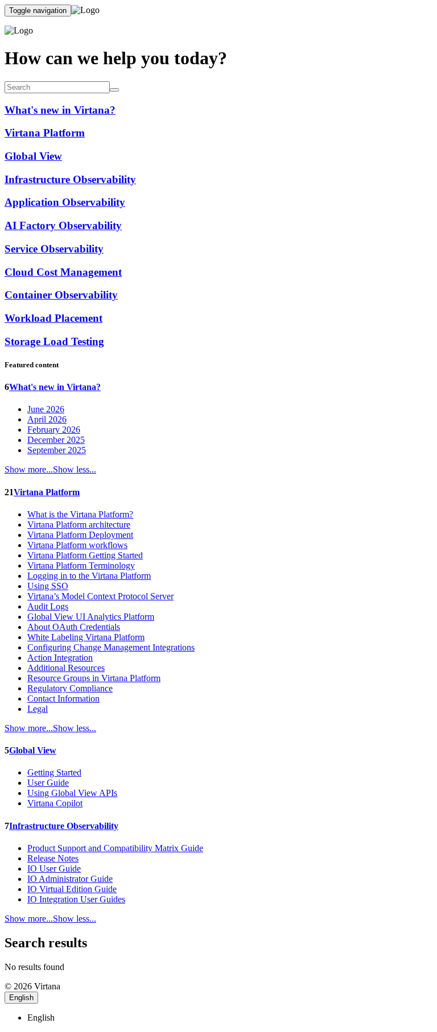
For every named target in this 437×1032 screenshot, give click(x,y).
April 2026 (47, 419)
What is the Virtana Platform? (80, 514)
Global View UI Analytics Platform (90, 616)
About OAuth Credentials (73, 627)
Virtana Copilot (55, 803)
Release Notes (53, 858)
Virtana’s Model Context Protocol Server (100, 596)
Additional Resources (66, 668)
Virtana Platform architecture (78, 524)
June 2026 (45, 409)
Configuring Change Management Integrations (111, 647)
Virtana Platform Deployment (80, 535)
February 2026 (53, 429)
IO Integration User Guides (76, 899)
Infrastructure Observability (63, 826)
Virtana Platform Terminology (81, 565)
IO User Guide (54, 868)
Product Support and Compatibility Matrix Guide (115, 848)
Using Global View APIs (72, 793)
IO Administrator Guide (70, 879)
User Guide (48, 783)
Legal (37, 709)
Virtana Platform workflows (77, 545)
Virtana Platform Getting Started (85, 555)
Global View (32, 750)
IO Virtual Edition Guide (72, 889)
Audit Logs (47, 606)
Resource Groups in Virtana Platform (93, 678)
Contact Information (63, 698)
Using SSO (47, 586)
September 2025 (56, 450)
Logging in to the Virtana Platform (89, 576)
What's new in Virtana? (55, 387)
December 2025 (56, 440)
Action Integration (60, 657)
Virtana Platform (47, 492)
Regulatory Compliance (70, 688)
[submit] (114, 90)
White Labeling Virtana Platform (86, 637)
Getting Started (54, 772)
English (21, 997)
